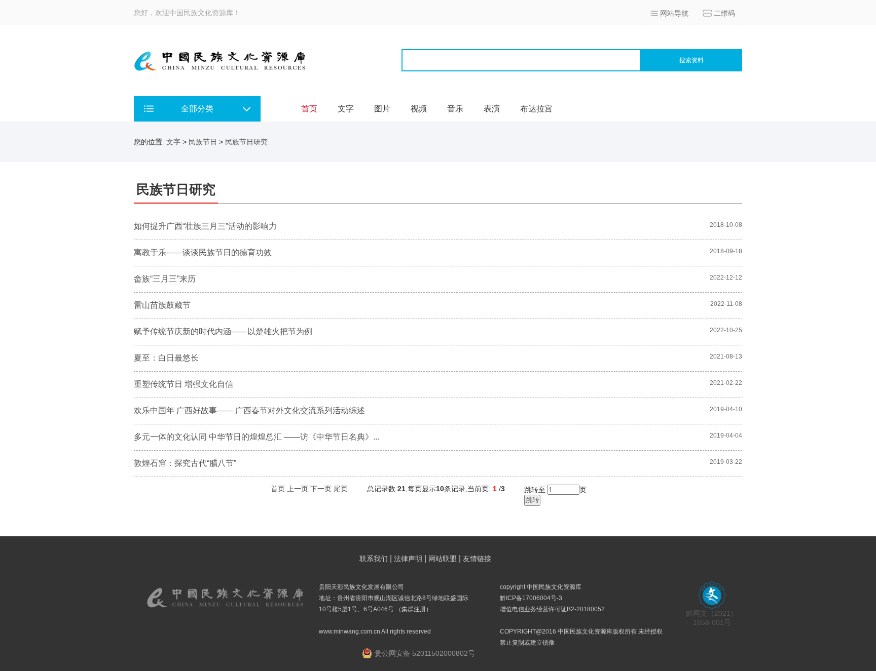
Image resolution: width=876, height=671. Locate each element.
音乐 (455, 108)
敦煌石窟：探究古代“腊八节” (185, 463)
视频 (419, 108)
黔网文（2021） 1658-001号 (712, 617)
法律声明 (408, 559)
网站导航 (674, 13)
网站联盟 (442, 559)
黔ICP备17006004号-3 (531, 598)
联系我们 (373, 559)
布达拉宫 (536, 108)
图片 (382, 108)
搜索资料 (691, 60)
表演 (492, 108)
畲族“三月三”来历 (165, 278)
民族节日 (203, 142)
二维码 (724, 13)
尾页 (341, 489)
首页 (309, 108)
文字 (346, 108)
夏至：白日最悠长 (166, 357)
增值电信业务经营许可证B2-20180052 (552, 609)
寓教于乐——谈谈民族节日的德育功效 (203, 252)
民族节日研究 (246, 142)
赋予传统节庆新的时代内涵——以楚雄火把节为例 (223, 331)
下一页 (321, 489)
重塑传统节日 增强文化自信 (183, 384)
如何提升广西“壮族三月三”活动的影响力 (205, 226)
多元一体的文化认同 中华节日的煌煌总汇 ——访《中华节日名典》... (256, 436)
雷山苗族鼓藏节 (162, 305)
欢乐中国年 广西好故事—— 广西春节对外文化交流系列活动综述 (249, 410)
